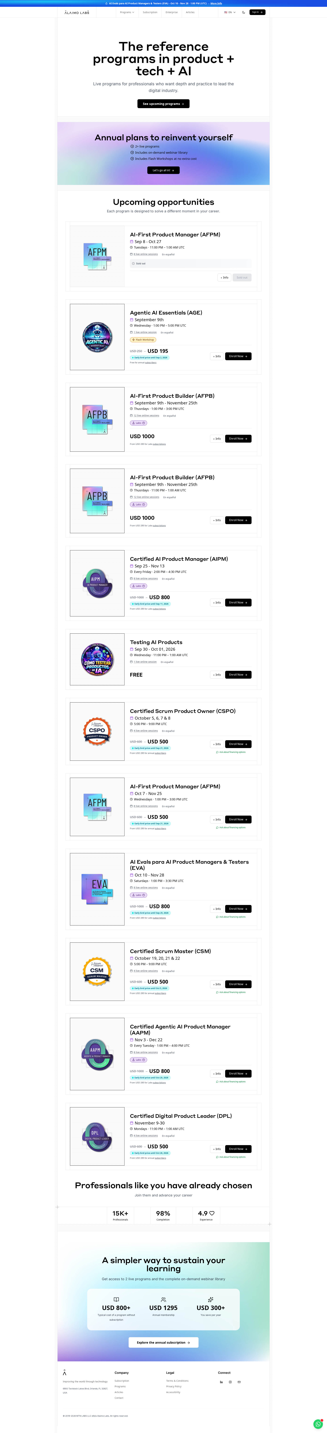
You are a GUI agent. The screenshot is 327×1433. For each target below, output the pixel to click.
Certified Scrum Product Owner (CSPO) (183, 710)
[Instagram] (230, 1382)
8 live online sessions (146, 254)
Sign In (255, 12)
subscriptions (159, 444)
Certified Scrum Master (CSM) (170, 951)
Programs (125, 12)
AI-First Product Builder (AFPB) (172, 395)
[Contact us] (318, 1424)
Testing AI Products (156, 642)
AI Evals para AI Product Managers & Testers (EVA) (189, 864)
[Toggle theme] (244, 12)
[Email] (239, 1382)
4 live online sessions (146, 730)
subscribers (150, 362)
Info (225, 277)
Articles (190, 12)
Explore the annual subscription (161, 1342)
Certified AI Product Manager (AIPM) (179, 558)
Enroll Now (236, 356)
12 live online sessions (146, 415)
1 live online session (145, 332)
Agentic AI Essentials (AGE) (166, 312)
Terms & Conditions (177, 1380)
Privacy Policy (173, 1386)
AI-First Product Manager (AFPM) (175, 234)
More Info (216, 3)
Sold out (242, 277)
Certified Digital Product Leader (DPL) (181, 1115)
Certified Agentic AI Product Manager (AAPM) (180, 1029)
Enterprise (172, 12)
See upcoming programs (161, 104)
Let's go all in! (161, 170)
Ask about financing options (233, 752)
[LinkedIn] (221, 1382)
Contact (119, 1397)
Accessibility (173, 1392)
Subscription (150, 12)
